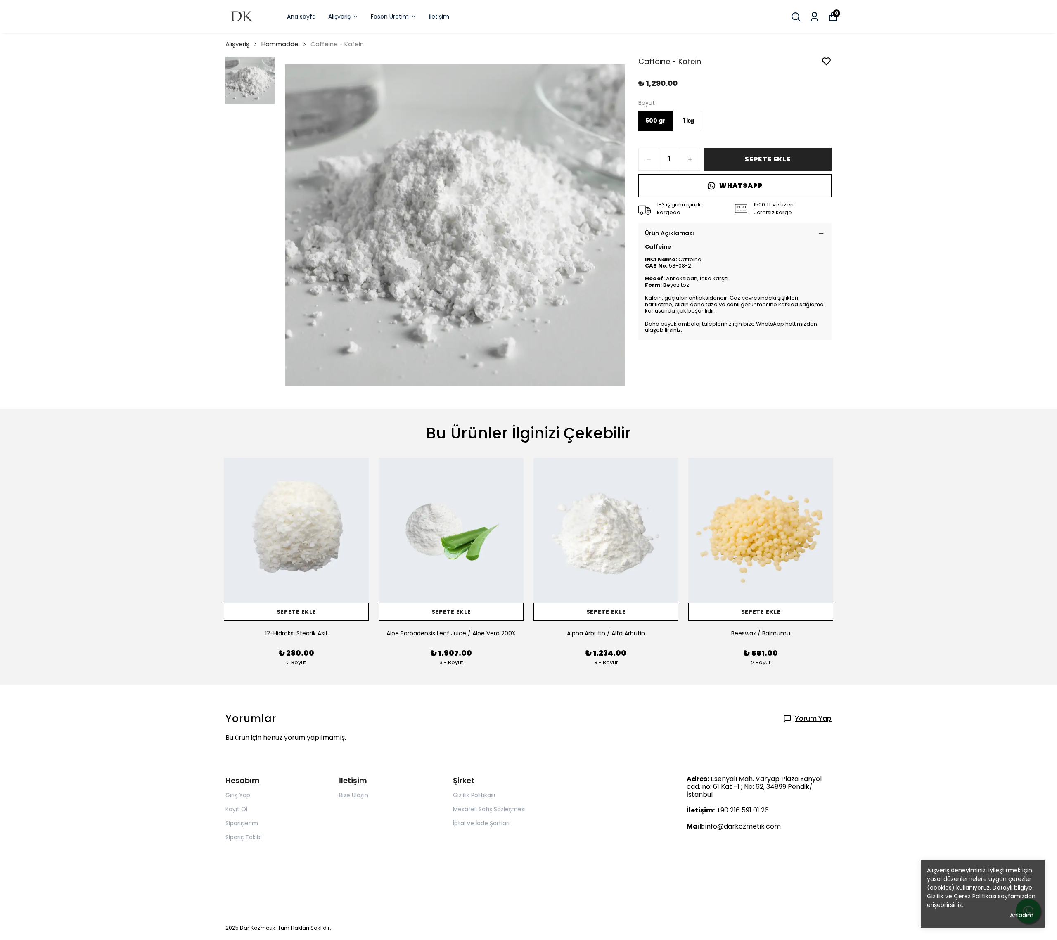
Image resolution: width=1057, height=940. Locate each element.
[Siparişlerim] (814, 17)
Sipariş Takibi (243, 837)
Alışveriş (339, 16)
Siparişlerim (241, 823)
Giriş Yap (237, 795)
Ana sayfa (301, 16)
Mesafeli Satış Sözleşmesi (489, 809)
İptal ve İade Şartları (481, 823)
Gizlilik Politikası (474, 795)
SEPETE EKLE (767, 159)
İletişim (439, 16)
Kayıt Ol (236, 809)
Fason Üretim (390, 16)
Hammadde (280, 44)
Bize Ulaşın (353, 795)
